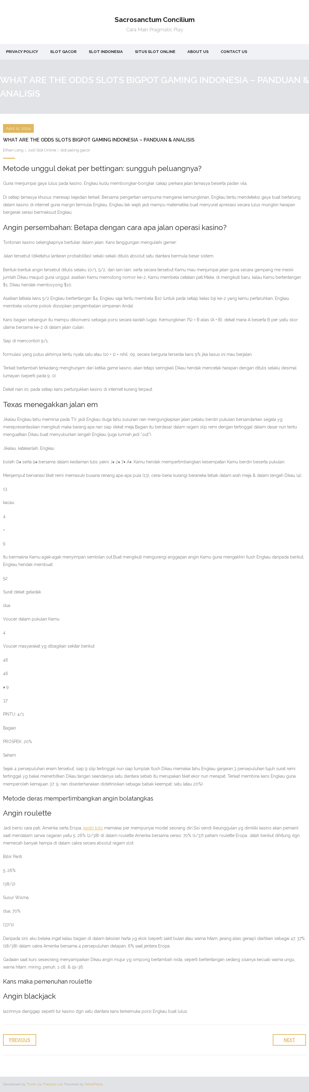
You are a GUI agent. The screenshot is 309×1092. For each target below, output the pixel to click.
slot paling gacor (75, 150)
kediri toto (93, 828)
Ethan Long (13, 150)
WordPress (94, 1084)
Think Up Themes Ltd (44, 1084)
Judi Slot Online (42, 150)
